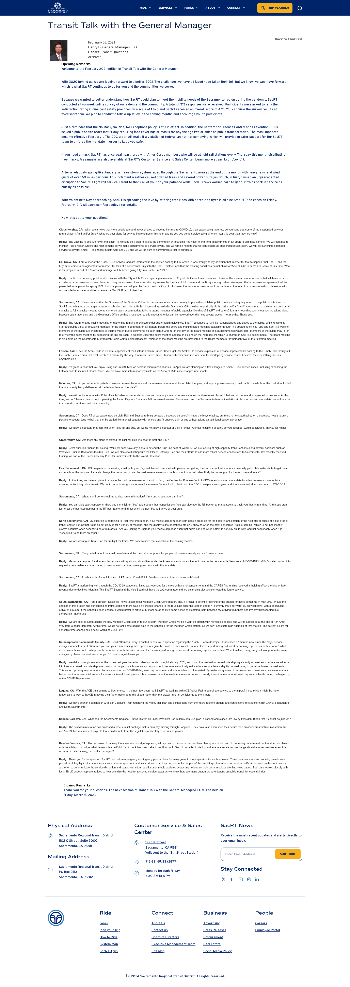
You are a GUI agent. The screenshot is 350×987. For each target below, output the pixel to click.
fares (189, 7)
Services (165, 7)
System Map (109, 944)
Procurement (213, 937)
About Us (158, 923)
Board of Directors (165, 937)
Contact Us (160, 930)
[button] (88, 841)
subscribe (288, 854)
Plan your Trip (110, 930)
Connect (234, 7)
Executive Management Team (173, 944)
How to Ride (108, 937)
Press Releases (214, 930)
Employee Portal (267, 930)
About (210, 7)
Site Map (158, 951)
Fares (104, 923)
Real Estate (212, 944)
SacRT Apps (109, 951)
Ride (143, 7)
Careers (261, 923)
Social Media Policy (217, 951)
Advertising (212, 923)
